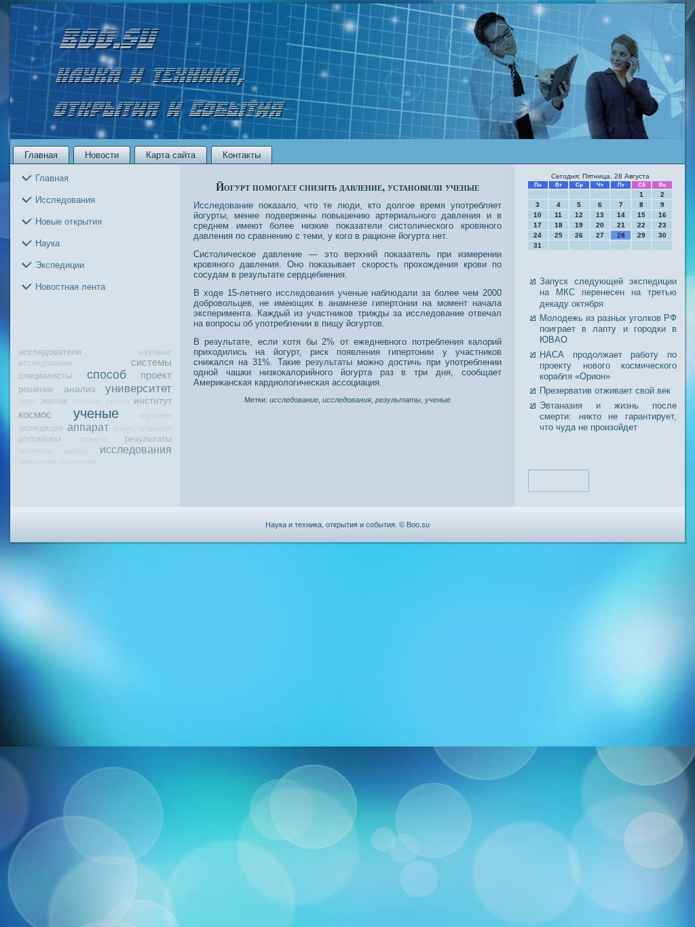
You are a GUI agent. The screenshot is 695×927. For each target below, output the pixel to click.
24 (537, 235)
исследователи (49, 352)
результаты (148, 439)
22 (641, 225)
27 (600, 235)
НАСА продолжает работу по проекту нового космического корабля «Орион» (608, 365)
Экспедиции (59, 265)
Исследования (65, 200)
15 (641, 215)
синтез (117, 401)
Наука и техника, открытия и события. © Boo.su (347, 525)
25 (559, 235)
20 (600, 225)
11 (558, 215)
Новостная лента (70, 287)
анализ (79, 389)
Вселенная (78, 461)
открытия (156, 428)
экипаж (53, 400)
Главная (41, 155)
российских (40, 438)
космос (35, 414)
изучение (156, 415)
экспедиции (40, 427)
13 (600, 215)
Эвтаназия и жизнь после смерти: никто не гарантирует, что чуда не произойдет (608, 416)
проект (156, 375)
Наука (47, 243)
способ (106, 374)
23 (662, 225)
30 (662, 235)
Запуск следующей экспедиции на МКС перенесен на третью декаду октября (608, 292)
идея (26, 401)
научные (155, 351)
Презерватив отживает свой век (605, 390)
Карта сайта (170, 155)
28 (621, 235)
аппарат (88, 427)
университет (138, 388)
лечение (86, 401)
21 (621, 225)
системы (151, 362)
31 (537, 245)
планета (93, 439)
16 (662, 215)
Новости (102, 155)
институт (153, 401)
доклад (76, 451)
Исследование (223, 205)
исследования (136, 449)
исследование (45, 362)
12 (579, 215)
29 (641, 235)
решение (36, 389)
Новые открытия (68, 221)
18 (559, 225)
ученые (96, 413)
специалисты (45, 376)
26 (579, 235)
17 (537, 225)
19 (579, 225)
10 (537, 215)
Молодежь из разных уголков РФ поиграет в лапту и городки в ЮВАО (608, 329)
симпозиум (37, 461)
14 (621, 215)
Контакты (242, 155)
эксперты (34, 451)
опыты (124, 428)
